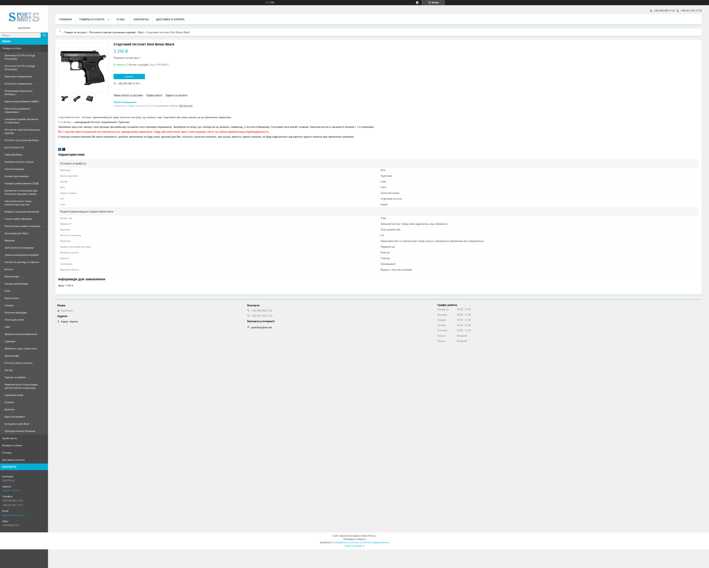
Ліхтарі (9, 370)
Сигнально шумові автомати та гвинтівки (21, 120)
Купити (129, 76)
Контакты (141, 19)
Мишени (10, 240)
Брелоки (10, 409)
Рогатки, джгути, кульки (18, 363)
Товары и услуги (11, 48)
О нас (121, 19)
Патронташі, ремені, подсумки (22, 226)
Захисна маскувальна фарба (22, 254)
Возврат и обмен (12, 445)
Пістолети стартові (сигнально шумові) (22, 131)
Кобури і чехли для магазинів (22, 211)
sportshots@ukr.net (13, 515)
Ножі (7, 290)
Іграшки (9, 402)
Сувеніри (10, 341)
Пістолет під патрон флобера (22, 140)
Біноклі (9, 269)
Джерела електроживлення (21, 334)
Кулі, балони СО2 (14, 147)
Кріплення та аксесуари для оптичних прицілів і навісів (21, 192)
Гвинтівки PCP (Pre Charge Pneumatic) (20, 57)
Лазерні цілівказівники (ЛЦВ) (21, 183)
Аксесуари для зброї (16, 233)
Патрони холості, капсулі (19, 161)
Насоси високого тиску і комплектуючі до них (18, 202)
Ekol (140, 32)
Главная (65, 19)
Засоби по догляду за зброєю (22, 262)
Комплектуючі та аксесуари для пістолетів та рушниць (21, 386)
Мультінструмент (15, 416)
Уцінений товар (14, 395)
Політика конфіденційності (375, 542)
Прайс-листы (9, 438)
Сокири (9, 305)
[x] (63, 150)
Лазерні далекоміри (16, 283)
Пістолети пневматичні (18, 83)
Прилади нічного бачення (20, 431)
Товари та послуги (75, 32)
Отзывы (7, 452)
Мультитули (12, 298)
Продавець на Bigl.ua (354, 539)
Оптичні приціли (14, 169)
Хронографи (12, 355)
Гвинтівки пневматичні (18, 76)
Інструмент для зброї (17, 423)
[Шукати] (44, 35)
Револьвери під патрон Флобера (18, 92)
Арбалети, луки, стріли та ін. (21, 348)
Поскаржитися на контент (345, 542)
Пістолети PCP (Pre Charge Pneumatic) (20, 67)
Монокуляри (12, 276)
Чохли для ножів (14, 319)
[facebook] (59, 150)
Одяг (7, 327)
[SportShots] (24, 17)
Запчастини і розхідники (19, 247)
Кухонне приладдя (16, 312)
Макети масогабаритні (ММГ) (22, 101)
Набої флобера (13, 154)
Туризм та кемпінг (15, 377)
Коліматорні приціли (17, 176)
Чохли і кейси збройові (18, 218)
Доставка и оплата (13, 459)
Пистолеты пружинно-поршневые (18, 110)
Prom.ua (372, 536)
